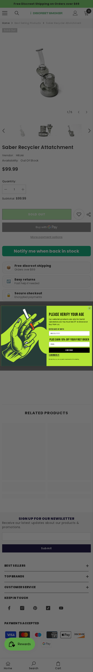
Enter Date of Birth (56, 329)
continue (69, 350)
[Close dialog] (89, 308)
